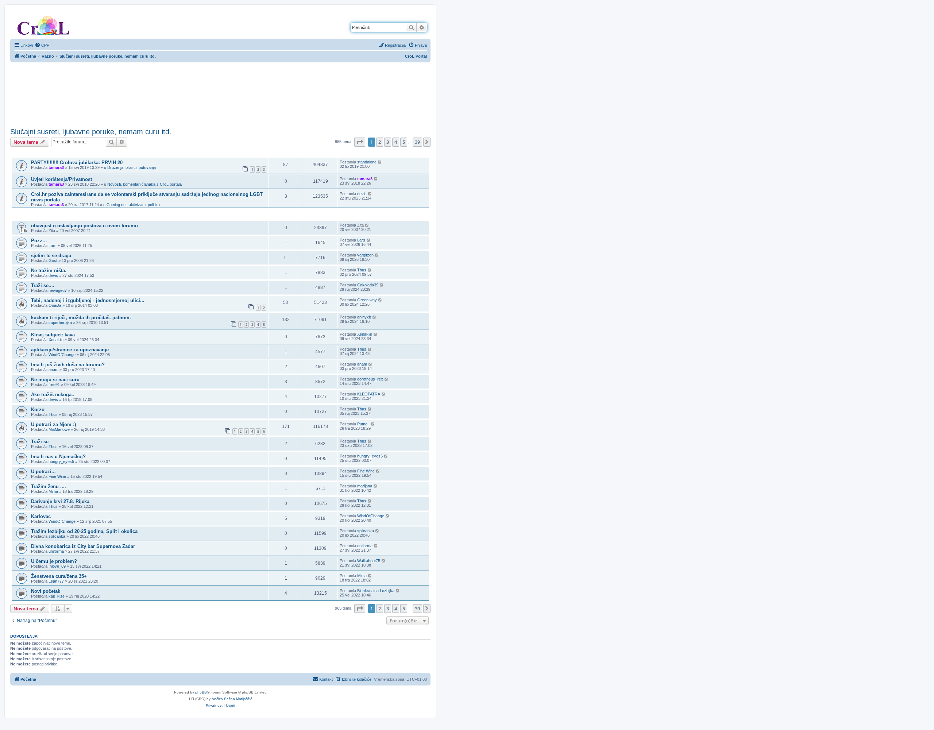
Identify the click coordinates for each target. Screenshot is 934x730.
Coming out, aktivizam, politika (133, 204)
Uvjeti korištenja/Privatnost (61, 179)
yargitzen (365, 255)
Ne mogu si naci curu (55, 379)
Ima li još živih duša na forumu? (68, 364)
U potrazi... (43, 471)
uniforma (56, 551)
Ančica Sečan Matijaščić (232, 699)
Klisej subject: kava (53, 334)
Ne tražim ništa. (48, 270)
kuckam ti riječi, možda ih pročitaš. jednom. (81, 317)
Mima (53, 491)
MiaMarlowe (59, 429)
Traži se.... (42, 285)
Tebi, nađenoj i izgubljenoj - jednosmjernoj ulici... (87, 300)
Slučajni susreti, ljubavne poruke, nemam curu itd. (90, 132)
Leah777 (56, 581)
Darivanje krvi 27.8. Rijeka (60, 501)
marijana (364, 486)
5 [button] (403, 142)
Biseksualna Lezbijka (375, 590)
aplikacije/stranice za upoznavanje (70, 349)
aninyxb (364, 317)
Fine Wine (57, 476)
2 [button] (379, 142)
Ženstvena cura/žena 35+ (59, 576)
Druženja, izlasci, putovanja (131, 167)
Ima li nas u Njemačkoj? (58, 456)
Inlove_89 (57, 566)
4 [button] (395, 142)
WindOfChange (62, 354)
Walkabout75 (368, 561)
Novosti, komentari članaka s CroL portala (144, 184)
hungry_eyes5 (61, 461)
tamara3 (56, 167)
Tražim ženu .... (48, 486)
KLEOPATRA (368, 394)
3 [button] (387, 142)
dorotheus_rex (370, 379)
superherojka (60, 322)
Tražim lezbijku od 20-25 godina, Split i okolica (84, 531)
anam (53, 369)
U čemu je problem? (54, 561)
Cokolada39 (367, 285)
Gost (53, 260)
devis (362, 194)
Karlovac (41, 516)
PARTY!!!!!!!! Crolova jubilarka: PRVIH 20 (77, 162)
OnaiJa (55, 305)
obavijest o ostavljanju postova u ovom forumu (84, 225)
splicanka (57, 536)
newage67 (58, 290)
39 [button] (417, 142)
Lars (53, 245)
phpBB (201, 692)
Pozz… (39, 240)
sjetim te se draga (51, 255)
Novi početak (45, 591)
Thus (361, 270)
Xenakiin (56, 339)
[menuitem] (42, 45)
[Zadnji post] (380, 162)
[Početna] (43, 23)
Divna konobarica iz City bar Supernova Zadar (83, 546)
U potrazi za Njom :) (53, 424)
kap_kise (57, 596)
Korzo (38, 409)
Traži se (40, 441)
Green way (367, 300)
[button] (359, 142)
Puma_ (363, 424)
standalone (367, 162)
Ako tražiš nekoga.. (52, 394)
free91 (54, 384)
